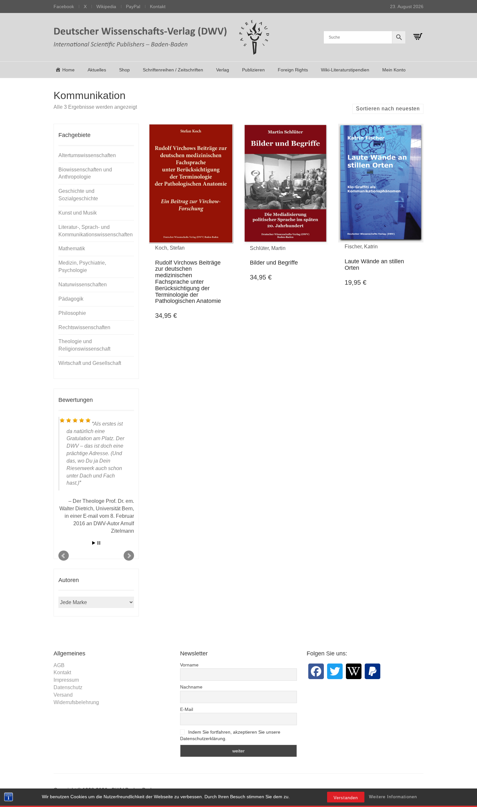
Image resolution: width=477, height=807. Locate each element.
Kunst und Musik (77, 213)
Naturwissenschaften (82, 284)
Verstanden (346, 797)
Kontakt (157, 6)
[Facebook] (316, 671)
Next (129, 556)
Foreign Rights (293, 69)
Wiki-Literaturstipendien (345, 69)
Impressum (66, 680)
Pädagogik (70, 299)
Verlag (222, 69)
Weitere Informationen (393, 796)
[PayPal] (372, 671)
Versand (63, 695)
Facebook (64, 6)
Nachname (191, 686)
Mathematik (71, 248)
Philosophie (72, 313)
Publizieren (253, 69)
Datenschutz (68, 687)
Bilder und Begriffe (274, 262)
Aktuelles (97, 69)
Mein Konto (394, 69)
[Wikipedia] (353, 671)
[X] (335, 671)
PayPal (133, 6)
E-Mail (186, 709)
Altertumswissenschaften (87, 155)
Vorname (189, 664)
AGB (59, 665)
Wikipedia (106, 6)
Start (93, 543)
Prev (63, 556)
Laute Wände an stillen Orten (374, 264)
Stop (98, 543)
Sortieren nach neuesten (388, 108)
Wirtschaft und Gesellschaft (89, 363)
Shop (124, 69)
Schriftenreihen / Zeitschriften (173, 69)
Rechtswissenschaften (84, 327)
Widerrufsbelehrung (76, 702)
